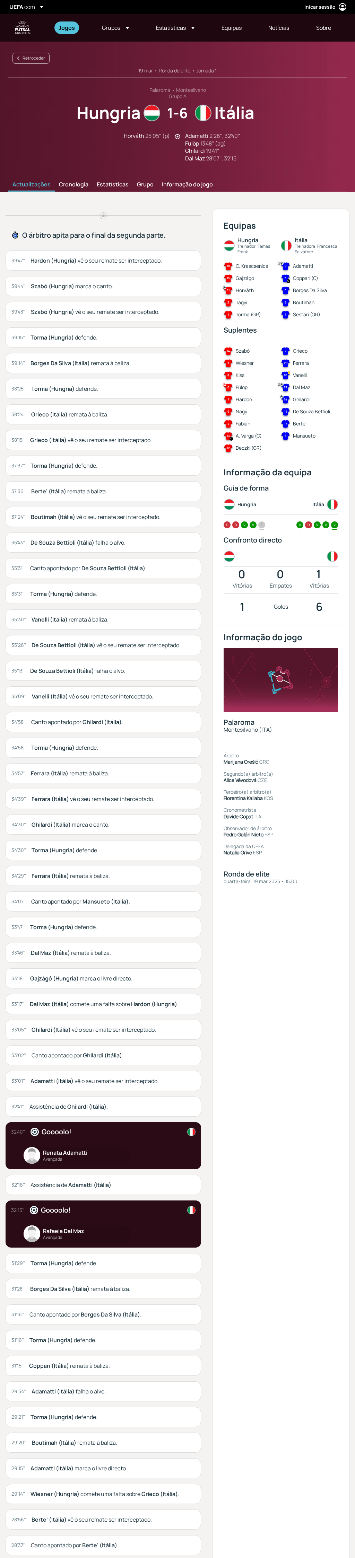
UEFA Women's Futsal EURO (22, 27)
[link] (66, 27)
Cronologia (73, 185)
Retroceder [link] (34, 58)
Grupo (145, 185)
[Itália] (331, 556)
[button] (115, 27)
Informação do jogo (187, 185)
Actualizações (31, 185)
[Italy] (191, 1132)
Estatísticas (113, 185)
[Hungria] (230, 556)
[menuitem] (71, 27)
